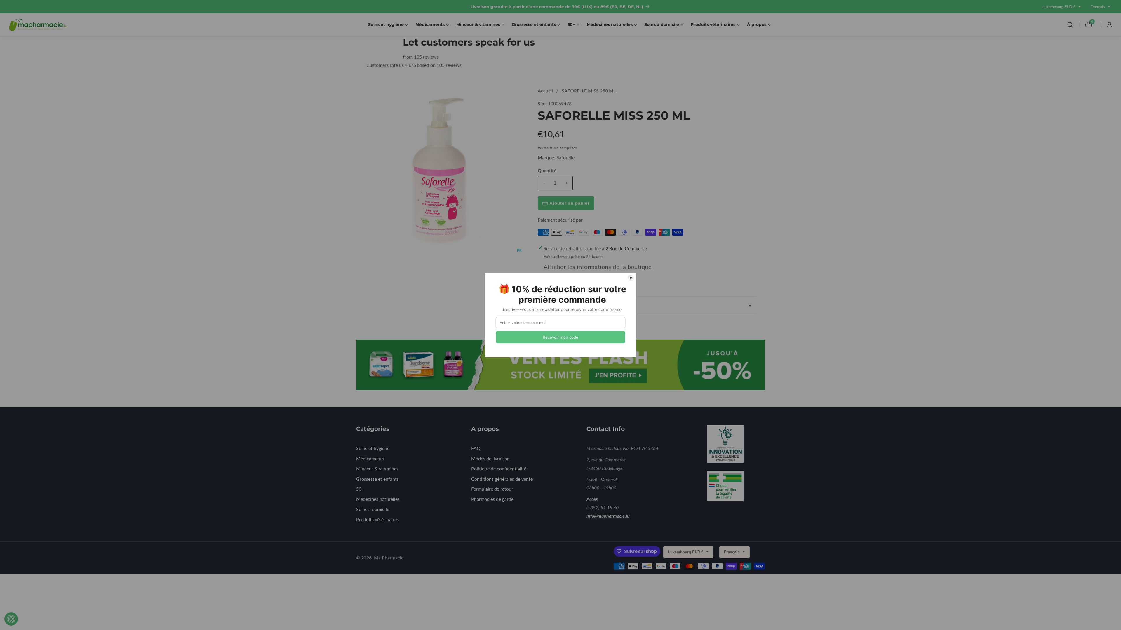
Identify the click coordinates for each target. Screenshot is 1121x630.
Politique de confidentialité (498, 468)
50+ (360, 488)
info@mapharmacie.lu (608, 516)
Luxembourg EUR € (1059, 7)
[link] (733, 445)
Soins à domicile (372, 509)
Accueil (545, 90)
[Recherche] (1073, 25)
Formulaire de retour (492, 488)
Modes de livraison (490, 458)
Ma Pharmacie (388, 557)
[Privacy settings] (11, 619)
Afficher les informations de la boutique (598, 266)
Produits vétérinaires (377, 519)
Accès (592, 499)
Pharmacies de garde (492, 499)
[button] (386, 24)
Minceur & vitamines (377, 468)
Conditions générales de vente (502, 479)
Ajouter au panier (569, 203)
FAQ (476, 448)
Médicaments (370, 458)
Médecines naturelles (378, 499)
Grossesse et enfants (377, 479)
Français (1098, 7)
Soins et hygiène (372, 448)
